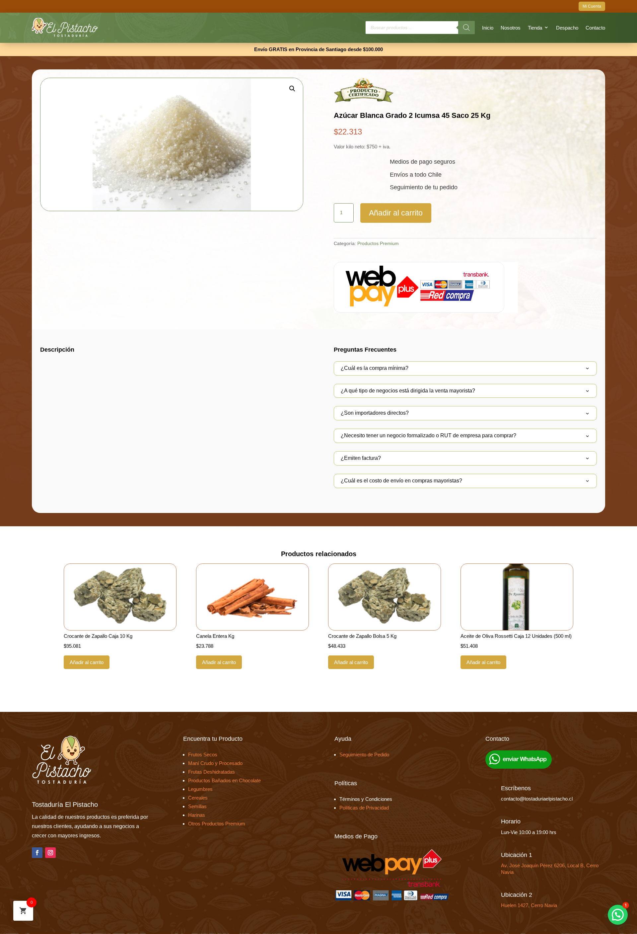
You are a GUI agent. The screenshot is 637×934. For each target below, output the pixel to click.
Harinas (196, 815)
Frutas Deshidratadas (211, 772)
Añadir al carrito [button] (87, 662)
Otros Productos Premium (216, 823)
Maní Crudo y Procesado (215, 763)
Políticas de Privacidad (364, 807)
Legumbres (200, 789)
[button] (292, 89)
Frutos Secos (202, 754)
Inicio (487, 28)
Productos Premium (378, 243)
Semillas (197, 806)
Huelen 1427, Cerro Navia (529, 905)
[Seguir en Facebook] (37, 852)
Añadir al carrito (396, 213)
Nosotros (511, 28)
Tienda (535, 28)
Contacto (595, 28)
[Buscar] (466, 27)
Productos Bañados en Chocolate (224, 780)
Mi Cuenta (592, 6)
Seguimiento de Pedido (364, 754)
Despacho (567, 28)
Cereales (198, 798)
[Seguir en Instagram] (50, 852)
